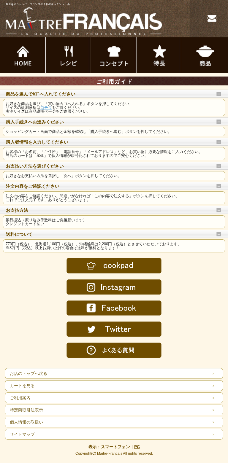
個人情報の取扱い (26, 422)
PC (137, 446)
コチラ (46, 107)
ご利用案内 (20, 397)
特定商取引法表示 (26, 410)
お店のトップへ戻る (28, 373)
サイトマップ (22, 434)
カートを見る (22, 385)
